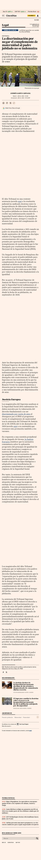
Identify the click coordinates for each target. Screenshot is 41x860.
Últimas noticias (8, 798)
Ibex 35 (5, 11)
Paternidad (26, 717)
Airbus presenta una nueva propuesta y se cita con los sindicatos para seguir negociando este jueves (20, 823)
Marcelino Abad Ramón (19, 708)
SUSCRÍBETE (31, 15)
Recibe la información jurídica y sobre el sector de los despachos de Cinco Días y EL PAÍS (19, 667)
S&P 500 (17, 11)
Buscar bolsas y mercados (11, 833)
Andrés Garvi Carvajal (20, 93)
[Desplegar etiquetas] (37, 717)
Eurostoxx (11, 842)
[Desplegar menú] (3, 15)
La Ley (33, 26)
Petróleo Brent (32, 11)
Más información (6, 726)
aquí (20, 201)
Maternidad (18, 717)
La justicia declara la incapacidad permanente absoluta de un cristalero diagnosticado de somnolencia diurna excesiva (25, 686)
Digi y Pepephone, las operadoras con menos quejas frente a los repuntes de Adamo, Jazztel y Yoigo (19, 803)
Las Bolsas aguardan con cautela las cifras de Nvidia (29, 31)
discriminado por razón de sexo (16, 414)
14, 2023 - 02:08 (22, 96)
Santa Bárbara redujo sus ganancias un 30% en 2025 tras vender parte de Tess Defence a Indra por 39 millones (20, 811)
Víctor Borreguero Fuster (20, 692)
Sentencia (5, 36)
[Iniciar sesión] (37, 16)
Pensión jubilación (7, 717)
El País (36, 19)
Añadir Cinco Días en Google (12, 108)
